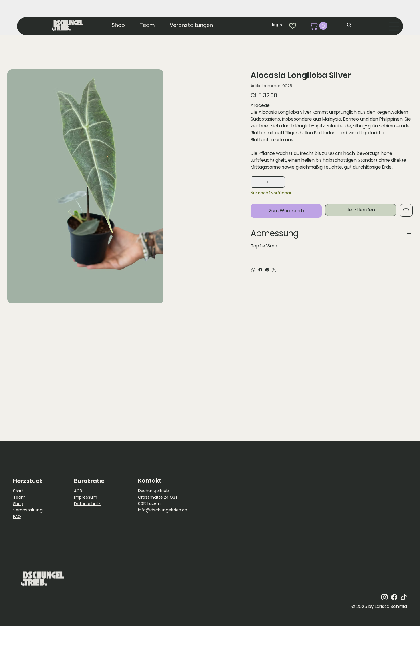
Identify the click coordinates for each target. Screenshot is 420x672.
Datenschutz (87, 504)
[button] (319, 26)
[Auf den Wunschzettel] (406, 210)
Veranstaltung (28, 510)
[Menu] (394, 26)
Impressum (85, 497)
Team (19, 497)
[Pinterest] (267, 270)
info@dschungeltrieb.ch (162, 510)
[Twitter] (274, 270)
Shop (18, 504)
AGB (78, 491)
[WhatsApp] (253, 270)
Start (18, 491)
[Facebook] (260, 270)
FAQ (17, 516)
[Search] (350, 25)
